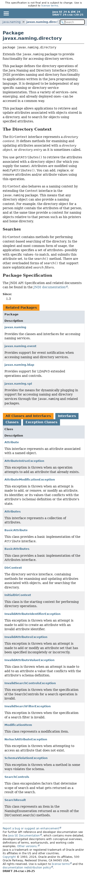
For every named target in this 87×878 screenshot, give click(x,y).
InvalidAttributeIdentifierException (32, 614)
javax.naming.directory (45, 22)
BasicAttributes (16, 548)
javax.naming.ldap (19, 364)
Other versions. (27, 846)
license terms (49, 5)
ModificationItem (18, 725)
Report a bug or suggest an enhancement (31, 828)
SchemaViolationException (26, 758)
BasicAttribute (16, 530)
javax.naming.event (20, 346)
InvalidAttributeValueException (29, 660)
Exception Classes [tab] (41, 422)
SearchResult (15, 800)
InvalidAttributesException (25, 637)
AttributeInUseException (24, 461)
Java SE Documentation (24, 835)
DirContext (13, 567)
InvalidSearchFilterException (27, 706)
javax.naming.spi (18, 383)
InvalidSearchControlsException (30, 683)
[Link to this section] (54, 129)
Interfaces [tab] (67, 416)
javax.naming (15, 327)
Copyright (9, 856)
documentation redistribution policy (27, 867)
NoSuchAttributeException (25, 739)
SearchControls (16, 777)
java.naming (11, 22)
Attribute (11, 442)
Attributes (12, 511)
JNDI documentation (49, 287)
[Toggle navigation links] (6, 13)
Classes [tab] (12, 422)
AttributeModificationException (29, 479)
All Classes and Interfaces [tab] (28, 416)
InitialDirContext (17, 595)
